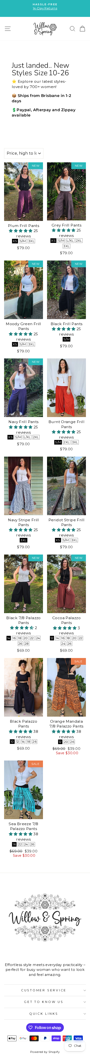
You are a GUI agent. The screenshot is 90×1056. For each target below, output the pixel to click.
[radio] (15, 241)
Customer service (43, 990)
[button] (21, 230)
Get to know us (44, 1002)
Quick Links (43, 1013)
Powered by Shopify (45, 1052)
